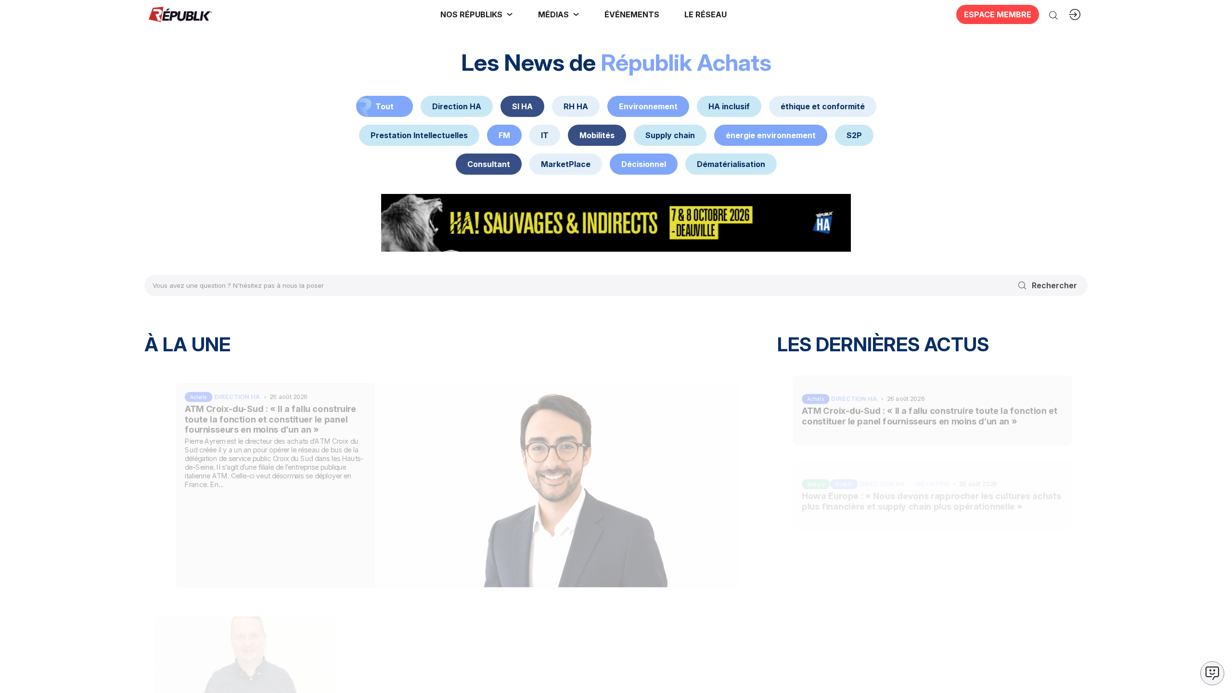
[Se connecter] (1074, 14)
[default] (457, 106)
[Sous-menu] (509, 14)
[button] (632, 14)
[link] (477, 14)
